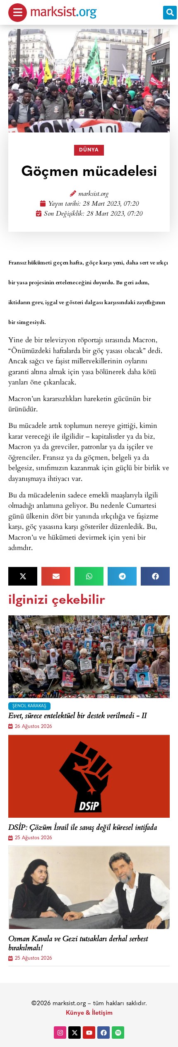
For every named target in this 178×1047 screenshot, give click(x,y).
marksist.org (93, 194)
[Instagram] (60, 1032)
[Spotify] (118, 1032)
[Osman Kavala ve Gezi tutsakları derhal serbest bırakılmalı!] (89, 887)
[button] (170, 12)
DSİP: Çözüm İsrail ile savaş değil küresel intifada (82, 828)
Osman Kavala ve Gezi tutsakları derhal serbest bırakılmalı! (78, 944)
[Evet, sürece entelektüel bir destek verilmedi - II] (89, 656)
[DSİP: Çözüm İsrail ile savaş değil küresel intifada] (89, 776)
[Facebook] (103, 1032)
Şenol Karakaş (29, 706)
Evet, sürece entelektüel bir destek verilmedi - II (77, 716)
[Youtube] (89, 1032)
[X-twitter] (74, 1032)
